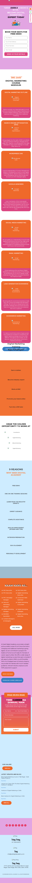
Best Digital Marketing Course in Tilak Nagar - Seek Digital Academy (15, 777)
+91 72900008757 (30, 12)
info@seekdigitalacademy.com (30, 9)
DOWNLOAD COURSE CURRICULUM (12, 680)
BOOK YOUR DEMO (8, 674)
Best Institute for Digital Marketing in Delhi (13, 796)
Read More (3, 780)
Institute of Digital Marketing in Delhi (11, 790)
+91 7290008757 (16, 842)
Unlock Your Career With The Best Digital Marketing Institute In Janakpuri (15, 784)
